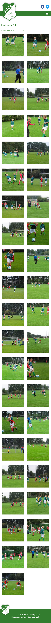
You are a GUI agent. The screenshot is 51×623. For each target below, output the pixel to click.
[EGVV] (9, 11)
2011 (22, 30)
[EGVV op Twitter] (47, 6)
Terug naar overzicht (9, 30)
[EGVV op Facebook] (42, 6)
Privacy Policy (35, 614)
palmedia (36, 617)
